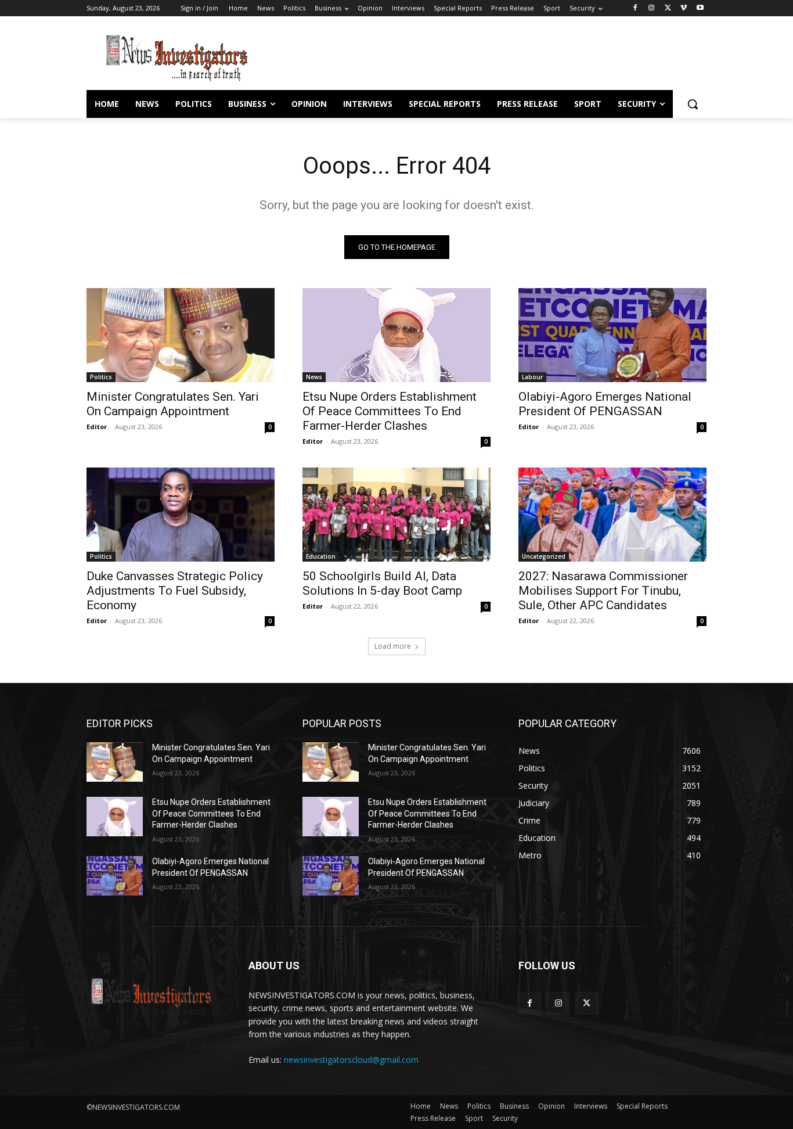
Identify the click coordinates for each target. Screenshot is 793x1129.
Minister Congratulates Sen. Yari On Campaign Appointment (172, 404)
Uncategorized (543, 556)
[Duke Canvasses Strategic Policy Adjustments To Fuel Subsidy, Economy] (180, 515)
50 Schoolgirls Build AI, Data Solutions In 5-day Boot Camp (382, 583)
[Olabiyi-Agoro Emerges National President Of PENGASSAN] (612, 335)
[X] (668, 8)
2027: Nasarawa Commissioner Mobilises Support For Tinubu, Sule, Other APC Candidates (603, 590)
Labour (532, 377)
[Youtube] (700, 8)
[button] (693, 104)
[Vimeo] (683, 8)
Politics (101, 377)
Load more (392, 646)
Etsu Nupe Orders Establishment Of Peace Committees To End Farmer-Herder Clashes (389, 411)
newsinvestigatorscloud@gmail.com (351, 1059)
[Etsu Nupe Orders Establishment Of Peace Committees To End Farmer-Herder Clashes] (396, 335)
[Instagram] (651, 8)
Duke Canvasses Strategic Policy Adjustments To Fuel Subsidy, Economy (174, 590)
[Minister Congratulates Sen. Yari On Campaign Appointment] (180, 335)
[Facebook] (635, 8)
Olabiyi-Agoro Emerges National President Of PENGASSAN (604, 404)
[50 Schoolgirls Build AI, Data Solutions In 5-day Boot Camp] (396, 515)
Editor (96, 426)
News (314, 377)
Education (321, 556)
